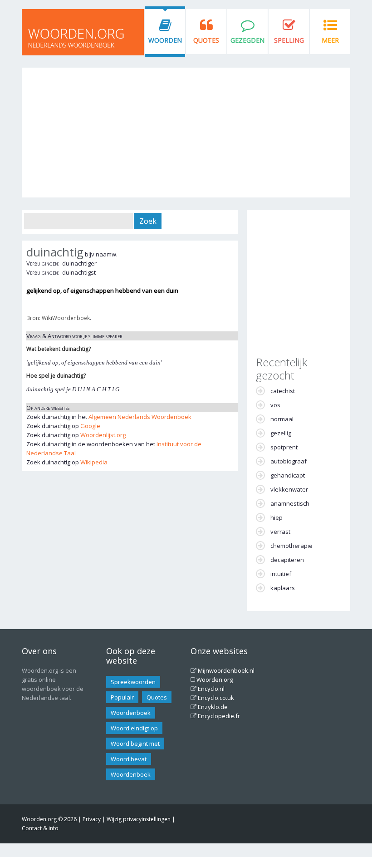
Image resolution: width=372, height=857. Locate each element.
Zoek (148, 221)
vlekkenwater (289, 489)
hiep (276, 517)
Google (90, 426)
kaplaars (282, 588)
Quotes (206, 40)
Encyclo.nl (211, 689)
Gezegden (247, 40)
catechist (282, 391)
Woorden (165, 40)
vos (275, 405)
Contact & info (40, 828)
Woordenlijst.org (103, 435)
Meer (330, 40)
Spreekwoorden (133, 682)
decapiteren (287, 560)
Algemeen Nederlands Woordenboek (139, 417)
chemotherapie (291, 546)
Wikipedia (94, 462)
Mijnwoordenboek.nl (226, 670)
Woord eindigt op (134, 728)
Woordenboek (131, 713)
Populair (122, 697)
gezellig (280, 433)
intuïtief (280, 574)
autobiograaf (288, 461)
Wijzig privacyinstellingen (139, 819)
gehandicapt (287, 475)
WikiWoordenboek (66, 317)
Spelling (289, 40)
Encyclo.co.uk (216, 698)
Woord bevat (129, 759)
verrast (280, 531)
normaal (282, 419)
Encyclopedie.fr (219, 716)
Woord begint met (135, 743)
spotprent (284, 447)
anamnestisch (289, 503)
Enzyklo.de (213, 707)
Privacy (92, 819)
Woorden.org (214, 679)
